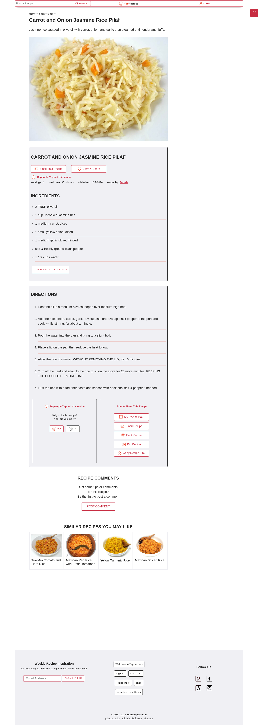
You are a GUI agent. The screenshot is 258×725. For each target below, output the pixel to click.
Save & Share (90, 168)
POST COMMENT (98, 506)
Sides (50, 13)
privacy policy (112, 718)
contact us (136, 673)
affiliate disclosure (132, 718)
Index (41, 13)
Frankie (124, 182)
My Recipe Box (134, 416)
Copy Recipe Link (133, 452)
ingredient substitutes (129, 692)
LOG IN (206, 3)
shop (138, 682)
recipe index (123, 682)
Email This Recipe (50, 168)
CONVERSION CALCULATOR (50, 269)
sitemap (148, 718)
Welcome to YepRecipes (129, 664)
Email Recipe (133, 426)
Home (32, 13)
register (120, 673)
